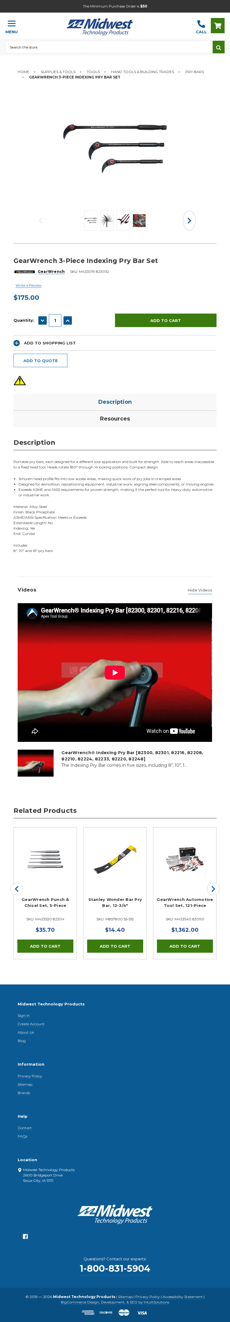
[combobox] (109, 47)
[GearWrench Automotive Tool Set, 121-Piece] (184, 859)
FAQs (22, 1136)
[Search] (219, 47)
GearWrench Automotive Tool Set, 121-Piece (185, 902)
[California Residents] (19, 380)
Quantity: (23, 320)
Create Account (31, 1024)
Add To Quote (40, 360)
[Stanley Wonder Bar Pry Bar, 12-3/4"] (115, 859)
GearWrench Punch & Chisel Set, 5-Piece (45, 902)
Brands (24, 1092)
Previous (40, 221)
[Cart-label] (218, 25)
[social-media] (25, 1238)
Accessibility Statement (183, 1296)
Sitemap (25, 1084)
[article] (45, 893)
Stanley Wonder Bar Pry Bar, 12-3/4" (115, 902)
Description (115, 402)
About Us (26, 1032)
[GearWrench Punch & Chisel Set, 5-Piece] (45, 859)
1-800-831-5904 (115, 1268)
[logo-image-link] (107, 23)
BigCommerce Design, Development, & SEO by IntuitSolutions (115, 1302)
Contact (25, 1128)
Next (189, 221)
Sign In (24, 1015)
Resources (115, 418)
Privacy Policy (30, 1076)
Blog (22, 1040)
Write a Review (29, 285)
